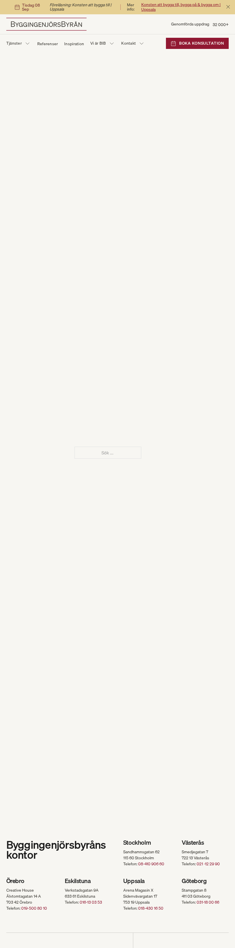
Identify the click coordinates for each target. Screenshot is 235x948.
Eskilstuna (78, 881)
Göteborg (194, 881)
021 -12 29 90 (208, 864)
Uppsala (134, 881)
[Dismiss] (228, 7)
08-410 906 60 (151, 864)
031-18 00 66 (208, 902)
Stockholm (137, 842)
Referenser (47, 44)
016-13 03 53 (91, 902)
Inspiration (74, 44)
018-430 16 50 (150, 908)
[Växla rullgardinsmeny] (27, 43)
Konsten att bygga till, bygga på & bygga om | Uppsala (181, 7)
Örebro (15, 881)
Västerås (193, 842)
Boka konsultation (201, 43)
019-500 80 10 (34, 908)
